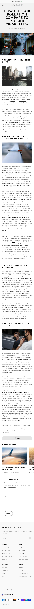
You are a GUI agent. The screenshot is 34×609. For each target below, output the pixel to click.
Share (18, 438)
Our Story (4, 567)
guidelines (12, 101)
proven (6, 276)
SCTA (20, 584)
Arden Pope (25, 249)
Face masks (17, 394)
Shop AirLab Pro (6, 547)
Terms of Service (12, 487)
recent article (22, 101)
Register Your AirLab (7, 553)
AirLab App (4, 559)
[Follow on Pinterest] (11, 590)
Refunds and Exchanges (25, 576)
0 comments (22, 28)
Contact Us (21, 567)
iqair (27, 124)
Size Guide (21, 570)
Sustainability (5, 570)
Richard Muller (5, 191)
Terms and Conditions (24, 579)
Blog (3, 576)
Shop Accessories (6, 550)
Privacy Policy (22, 581)
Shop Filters (22, 553)
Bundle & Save (22, 547)
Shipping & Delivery (24, 573)
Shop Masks (22, 550)
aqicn (22, 124)
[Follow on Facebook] (3, 590)
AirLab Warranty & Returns (8, 556)
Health (3, 573)
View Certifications (23, 559)
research (24, 238)
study (13, 242)
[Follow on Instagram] (7, 590)
